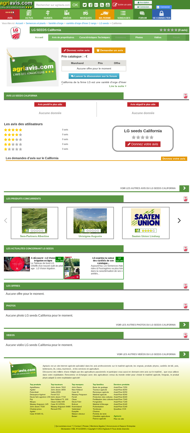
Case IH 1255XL (58, 404)
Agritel (32, 390)
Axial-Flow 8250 (120, 390)
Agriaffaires (35, 387)
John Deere (77, 387)
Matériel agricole (100, 394)
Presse (86, 426)
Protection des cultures (102, 397)
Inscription (144, 2)
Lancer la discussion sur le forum (95, 76)
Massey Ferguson (79, 394)
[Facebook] (90, 5)
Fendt (74, 397)
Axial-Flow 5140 (120, 407)
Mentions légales (97, 426)
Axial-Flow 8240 (120, 397)
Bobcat (75, 404)
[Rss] (102, 5)
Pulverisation (98, 407)
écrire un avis (124, 4)
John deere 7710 (58, 397)
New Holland (77, 390)
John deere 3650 (58, 390)
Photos (139, 37)
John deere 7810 (58, 387)
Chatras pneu (36, 409)
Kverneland (77, 407)
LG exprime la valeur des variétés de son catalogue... (103, 261)
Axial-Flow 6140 (120, 404)
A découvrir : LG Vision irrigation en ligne (43, 259)
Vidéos (157, 37)
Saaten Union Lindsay (146, 236)
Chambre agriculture (101, 416)
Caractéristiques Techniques (94, 37)
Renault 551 (56, 409)
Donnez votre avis (78, 50)
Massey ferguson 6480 (61, 407)
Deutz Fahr (76, 402)
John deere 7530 (37, 407)
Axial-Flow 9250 (120, 392)
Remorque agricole (101, 392)
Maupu (33, 402)
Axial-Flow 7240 (120, 399)
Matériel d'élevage (100, 404)
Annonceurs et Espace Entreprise (121, 426)
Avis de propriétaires (63, 37)
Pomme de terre (100, 414)
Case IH (75, 392)
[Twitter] (85, 5)
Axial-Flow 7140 (120, 402)
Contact (77, 426)
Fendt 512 (55, 394)
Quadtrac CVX (120, 409)
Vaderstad (76, 409)
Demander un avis (111, 50)
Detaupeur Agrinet (37, 394)
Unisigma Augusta (90, 236)
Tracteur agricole (100, 390)
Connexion (144, 7)
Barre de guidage (100, 387)
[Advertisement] (96, 172)
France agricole (99, 419)
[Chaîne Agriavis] (108, 5)
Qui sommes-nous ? (64, 426)
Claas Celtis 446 (58, 402)
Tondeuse (97, 409)
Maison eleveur (78, 414)
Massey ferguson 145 (39, 404)
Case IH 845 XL (37, 414)
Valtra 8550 (56, 392)
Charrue (96, 411)
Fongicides (97, 402)
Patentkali (34, 392)
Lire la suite (117, 86)
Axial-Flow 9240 (120, 394)
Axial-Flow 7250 (120, 387)
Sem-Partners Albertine (34, 236)
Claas (74, 399)
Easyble (75, 411)
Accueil (39, 37)
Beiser (74, 416)
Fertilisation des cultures (103, 399)
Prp (31, 399)
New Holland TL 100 (59, 399)
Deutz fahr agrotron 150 (40, 397)
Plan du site (119, 419)
